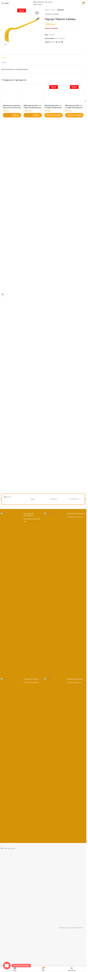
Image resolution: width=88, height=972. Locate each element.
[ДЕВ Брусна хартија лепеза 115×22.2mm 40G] (12, 165)
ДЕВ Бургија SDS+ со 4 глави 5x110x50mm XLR (74, 250)
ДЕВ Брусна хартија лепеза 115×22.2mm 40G (12, 249)
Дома (47, 10)
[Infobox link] (21, 593)
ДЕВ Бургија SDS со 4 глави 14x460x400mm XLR (33, 250)
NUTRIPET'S (74, 499)
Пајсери (60, 10)
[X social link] (53, 42)
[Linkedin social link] (59, 42)
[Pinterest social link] (56, 42)
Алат (53, 10)
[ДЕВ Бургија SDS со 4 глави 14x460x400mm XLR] (33, 165)
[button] (12, 258)
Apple (33, 499)
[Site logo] (43, 3)
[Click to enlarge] (5, 44)
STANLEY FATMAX (52, 14)
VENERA (53, 499)
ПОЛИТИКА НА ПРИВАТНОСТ (71, 928)
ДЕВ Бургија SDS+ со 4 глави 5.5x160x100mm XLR (53, 250)
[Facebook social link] (51, 42)
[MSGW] (12, 499)
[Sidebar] (2, 294)
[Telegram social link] (62, 42)
